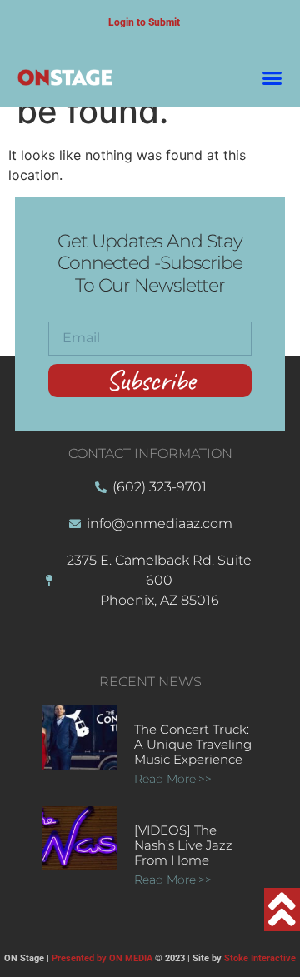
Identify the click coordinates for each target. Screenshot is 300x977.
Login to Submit (144, 22)
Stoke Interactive (260, 958)
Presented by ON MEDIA (102, 958)
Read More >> (173, 778)
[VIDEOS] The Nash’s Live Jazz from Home (183, 845)
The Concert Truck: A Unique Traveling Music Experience (193, 744)
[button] (272, 77)
